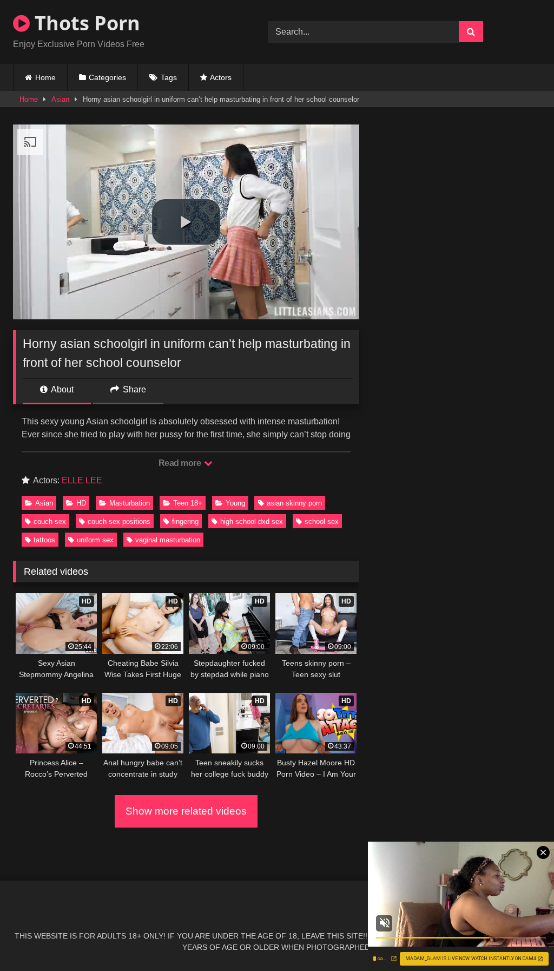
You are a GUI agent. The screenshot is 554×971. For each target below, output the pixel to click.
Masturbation (129, 503)
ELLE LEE (82, 480)
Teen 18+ (187, 503)
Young (235, 503)
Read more (181, 463)
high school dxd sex (251, 521)
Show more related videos (186, 811)
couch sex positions (119, 521)
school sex (322, 521)
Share (133, 389)
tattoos (44, 540)
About (61, 389)
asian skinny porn (294, 503)
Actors (221, 77)
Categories (107, 77)
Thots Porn (85, 23)
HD (81, 503)
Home (45, 77)
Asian (60, 99)
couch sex (50, 521)
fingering (185, 521)
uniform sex (95, 540)
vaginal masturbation (167, 540)
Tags (169, 77)
